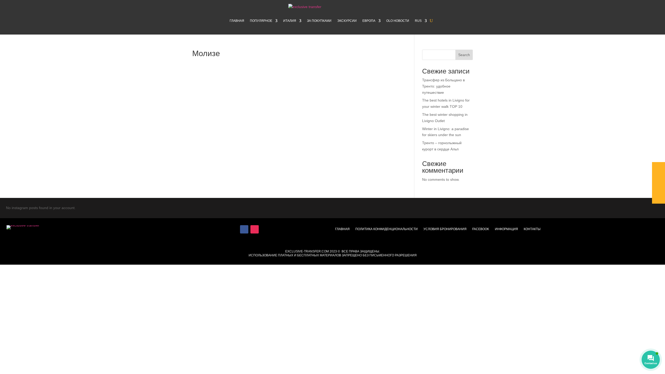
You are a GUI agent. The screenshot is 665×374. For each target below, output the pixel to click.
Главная (237, 21)
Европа (368, 21)
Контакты (532, 229)
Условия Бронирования (445, 229)
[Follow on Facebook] (244, 229)
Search (464, 55)
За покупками (319, 21)
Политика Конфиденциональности (386, 229)
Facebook (480, 229)
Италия (289, 21)
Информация (506, 229)
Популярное (261, 21)
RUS (418, 21)
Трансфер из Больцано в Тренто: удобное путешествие (443, 86)
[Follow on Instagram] (254, 229)
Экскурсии (347, 21)
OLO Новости (397, 21)
